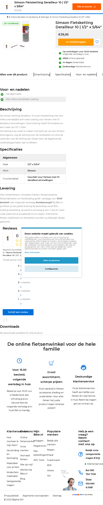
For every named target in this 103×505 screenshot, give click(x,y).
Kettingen (45, 17)
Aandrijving (33, 17)
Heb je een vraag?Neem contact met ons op (86, 438)
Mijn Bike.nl (38, 433)
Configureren (51, 269)
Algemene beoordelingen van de (15, 252)
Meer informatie (32, 252)
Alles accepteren (51, 260)
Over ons (26, 431)
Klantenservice (17, 431)
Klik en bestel (84, 6)
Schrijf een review (18, 312)
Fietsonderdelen (18, 17)
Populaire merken (54, 433)
